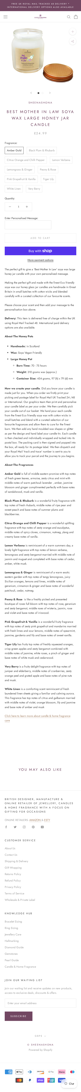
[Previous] (31, 93)
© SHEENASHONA (40, 1044)
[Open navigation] (5, 16)
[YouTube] (42, 826)
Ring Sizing (11, 928)
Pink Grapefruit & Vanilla (21, 179)
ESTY (47, 820)
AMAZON (35, 820)
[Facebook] (6, 826)
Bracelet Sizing (13, 921)
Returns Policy (13, 874)
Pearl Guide (12, 960)
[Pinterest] (33, 826)
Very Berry (34, 189)
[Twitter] (15, 826)
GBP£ (39, 1036)
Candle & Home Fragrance (20, 967)
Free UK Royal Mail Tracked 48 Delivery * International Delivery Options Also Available (40, 5)
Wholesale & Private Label (20, 900)
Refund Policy (13, 880)
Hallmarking (12, 941)
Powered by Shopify (40, 1050)
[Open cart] (75, 17)
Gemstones (11, 954)
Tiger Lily (48, 179)
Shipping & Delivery (16, 861)
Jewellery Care (13, 934)
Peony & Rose (48, 169)
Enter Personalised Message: (21, 218)
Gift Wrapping (13, 868)
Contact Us (11, 855)
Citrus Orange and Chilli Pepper (26, 160)
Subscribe (18, 1016)
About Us (10, 848)
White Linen (14, 189)
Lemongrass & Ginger (19, 169)
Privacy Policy (13, 887)
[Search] (69, 16)
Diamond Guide (14, 947)
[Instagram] (24, 826)
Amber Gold (14, 150)
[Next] (50, 93)
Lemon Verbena (61, 160)
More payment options (40, 260)
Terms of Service (14, 893)
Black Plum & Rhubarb (42, 150)
